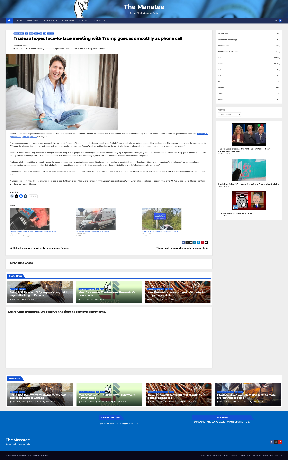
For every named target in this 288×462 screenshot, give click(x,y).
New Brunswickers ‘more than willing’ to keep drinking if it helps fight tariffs (33, 231)
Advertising (33, 21)
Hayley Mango (30, 299)
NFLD (36, 33)
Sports (220, 93)
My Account (257, 455)
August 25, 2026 (18, 402)
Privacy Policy (268, 455)
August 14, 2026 (157, 402)
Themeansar (44, 455)
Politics (50, 33)
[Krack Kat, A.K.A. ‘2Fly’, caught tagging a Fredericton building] (249, 170)
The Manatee (144, 7)
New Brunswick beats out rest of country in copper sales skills (176, 294)
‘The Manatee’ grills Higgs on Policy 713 (238, 213)
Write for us (50, 21)
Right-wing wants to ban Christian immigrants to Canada (40, 248)
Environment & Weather (228, 52)
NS (41, 33)
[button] (276, 20)
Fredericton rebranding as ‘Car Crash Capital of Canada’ (160, 231)
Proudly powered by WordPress (16, 455)
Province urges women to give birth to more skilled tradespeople (246, 396)
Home (203, 455)
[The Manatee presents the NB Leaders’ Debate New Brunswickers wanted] (249, 134)
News (31, 33)
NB (26, 33)
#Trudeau (81, 49)
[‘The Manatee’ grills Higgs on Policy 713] (249, 200)
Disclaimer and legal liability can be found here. (222, 422)
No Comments (51, 402)
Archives (221, 110)
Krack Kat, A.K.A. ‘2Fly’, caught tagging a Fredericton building (249, 184)
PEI (45, 33)
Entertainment (19, 33)
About (18, 21)
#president (59, 49)
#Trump (89, 49)
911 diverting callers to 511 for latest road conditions (92, 231)
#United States (99, 49)
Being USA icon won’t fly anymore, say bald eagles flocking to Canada (38, 294)
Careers (225, 455)
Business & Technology (86, 289)
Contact (84, 21)
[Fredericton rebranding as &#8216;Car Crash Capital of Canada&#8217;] (174, 219)
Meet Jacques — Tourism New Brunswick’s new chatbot (107, 294)
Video (220, 99)
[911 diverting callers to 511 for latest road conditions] (108, 219)
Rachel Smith (99, 299)
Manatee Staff (168, 299)
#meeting (40, 49)
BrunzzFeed (223, 34)
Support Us (99, 21)
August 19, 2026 (87, 402)
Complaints (68, 21)
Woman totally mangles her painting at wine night (181, 248)
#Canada (32, 49)
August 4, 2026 (225, 402)
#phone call (49, 49)
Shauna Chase (22, 46)
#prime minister (71, 49)
